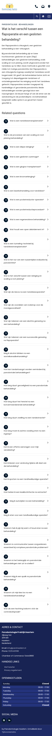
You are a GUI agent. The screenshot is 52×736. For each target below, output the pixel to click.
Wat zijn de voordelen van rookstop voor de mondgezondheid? (23, 306)
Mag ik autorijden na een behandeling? (27, 501)
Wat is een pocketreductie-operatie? (27, 199)
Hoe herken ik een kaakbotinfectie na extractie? (25, 492)
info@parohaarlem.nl (16, 648)
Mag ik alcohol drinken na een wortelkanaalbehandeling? (17, 355)
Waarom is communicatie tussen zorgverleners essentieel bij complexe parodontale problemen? (26, 546)
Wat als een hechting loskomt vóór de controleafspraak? (21, 610)
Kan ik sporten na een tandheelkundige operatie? (26, 479)
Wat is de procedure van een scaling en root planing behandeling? (24, 136)
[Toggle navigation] (49, 16)
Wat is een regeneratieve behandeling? (28, 219)
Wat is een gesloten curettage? (24, 156)
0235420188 (13, 651)
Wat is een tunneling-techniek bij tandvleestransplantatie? (18, 245)
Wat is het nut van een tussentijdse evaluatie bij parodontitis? (25, 261)
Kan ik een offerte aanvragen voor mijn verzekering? (21, 448)
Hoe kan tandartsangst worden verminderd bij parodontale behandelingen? (24, 371)
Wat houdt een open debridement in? (27, 229)
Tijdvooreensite (9, 732)
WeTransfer (9, 667)
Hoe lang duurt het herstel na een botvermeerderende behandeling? (19, 403)
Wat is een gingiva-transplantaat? (25, 166)
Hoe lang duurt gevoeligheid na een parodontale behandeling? (26, 387)
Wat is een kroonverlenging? (22, 176)
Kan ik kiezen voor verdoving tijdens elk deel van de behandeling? (25, 464)
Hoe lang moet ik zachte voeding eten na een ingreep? (24, 432)
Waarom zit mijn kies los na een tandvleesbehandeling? (18, 594)
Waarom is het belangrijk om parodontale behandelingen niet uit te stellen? (22, 562)
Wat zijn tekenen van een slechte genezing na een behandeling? (24, 322)
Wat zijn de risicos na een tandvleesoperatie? (24, 292)
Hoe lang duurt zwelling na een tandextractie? (24, 417)
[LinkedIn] (9, 720)
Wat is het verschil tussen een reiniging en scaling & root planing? (23, 277)
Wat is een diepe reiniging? (22, 147)
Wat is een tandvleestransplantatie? (26, 120)
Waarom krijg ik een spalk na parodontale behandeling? (22, 578)
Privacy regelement (13, 670)
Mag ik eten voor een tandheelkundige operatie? (26, 515)
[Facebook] (4, 720)
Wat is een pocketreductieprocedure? (27, 209)
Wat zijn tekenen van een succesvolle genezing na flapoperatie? (25, 339)
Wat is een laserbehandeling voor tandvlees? (24, 190)
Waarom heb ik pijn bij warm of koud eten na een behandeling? (26, 529)
